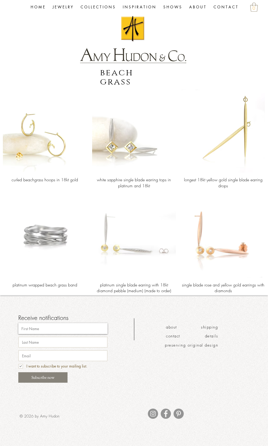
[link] (254, 7)
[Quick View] (45, 131)
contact (173, 336)
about (171, 327)
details (211, 336)
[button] (98, 7)
